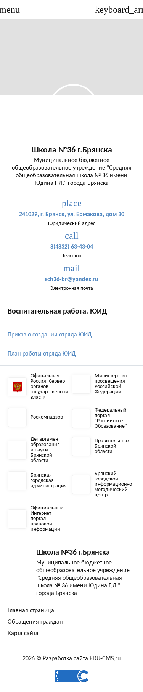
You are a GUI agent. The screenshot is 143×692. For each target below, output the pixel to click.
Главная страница (31, 611)
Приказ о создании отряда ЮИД (50, 335)
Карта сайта (23, 634)
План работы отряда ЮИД (42, 354)
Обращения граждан (35, 622)
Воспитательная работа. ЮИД (57, 311)
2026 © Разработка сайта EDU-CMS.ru (71, 659)
